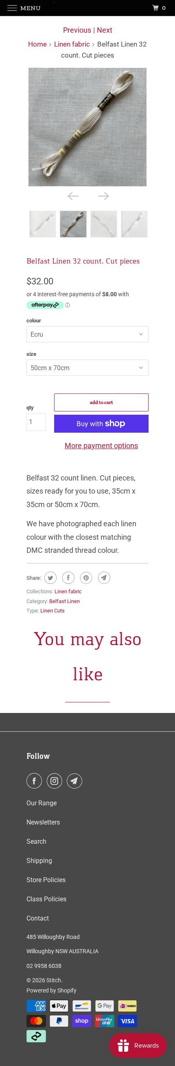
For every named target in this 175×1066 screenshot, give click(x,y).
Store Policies (46, 880)
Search (36, 841)
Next (104, 30)
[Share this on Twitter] (49, 578)
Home (37, 44)
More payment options (101, 445)
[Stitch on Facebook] (35, 781)
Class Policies (46, 899)
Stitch (53, 980)
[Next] (103, 195)
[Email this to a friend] (103, 578)
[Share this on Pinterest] (85, 578)
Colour (33, 320)
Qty (30, 407)
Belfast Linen (64, 601)
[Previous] (72, 195)
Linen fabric (72, 44)
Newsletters (43, 822)
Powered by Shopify (51, 990)
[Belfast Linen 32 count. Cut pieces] (87, 127)
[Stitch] (87, 8)
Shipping (39, 861)
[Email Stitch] (76, 781)
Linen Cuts (52, 611)
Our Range (41, 803)
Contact (37, 918)
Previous (77, 30)
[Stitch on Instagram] (56, 781)
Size (31, 354)
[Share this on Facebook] (67, 578)
